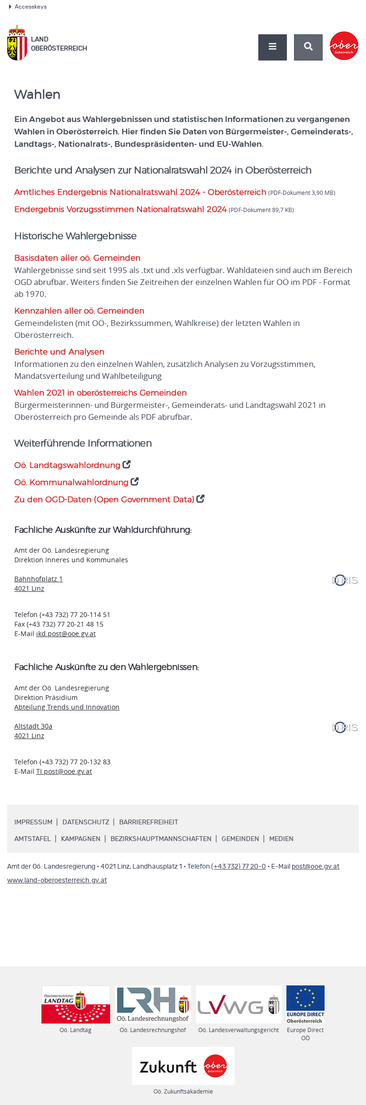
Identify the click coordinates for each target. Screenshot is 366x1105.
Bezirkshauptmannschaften (161, 839)
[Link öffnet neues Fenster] (344, 37)
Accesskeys (31, 7)
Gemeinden (240, 839)
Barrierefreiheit (148, 822)
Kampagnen (81, 839)
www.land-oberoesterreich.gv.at (57, 880)
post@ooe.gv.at (315, 866)
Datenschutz (85, 822)
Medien (281, 839)
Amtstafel (32, 839)
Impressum (33, 822)
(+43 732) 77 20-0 (238, 866)
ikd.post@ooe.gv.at (66, 633)
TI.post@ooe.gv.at (64, 771)
